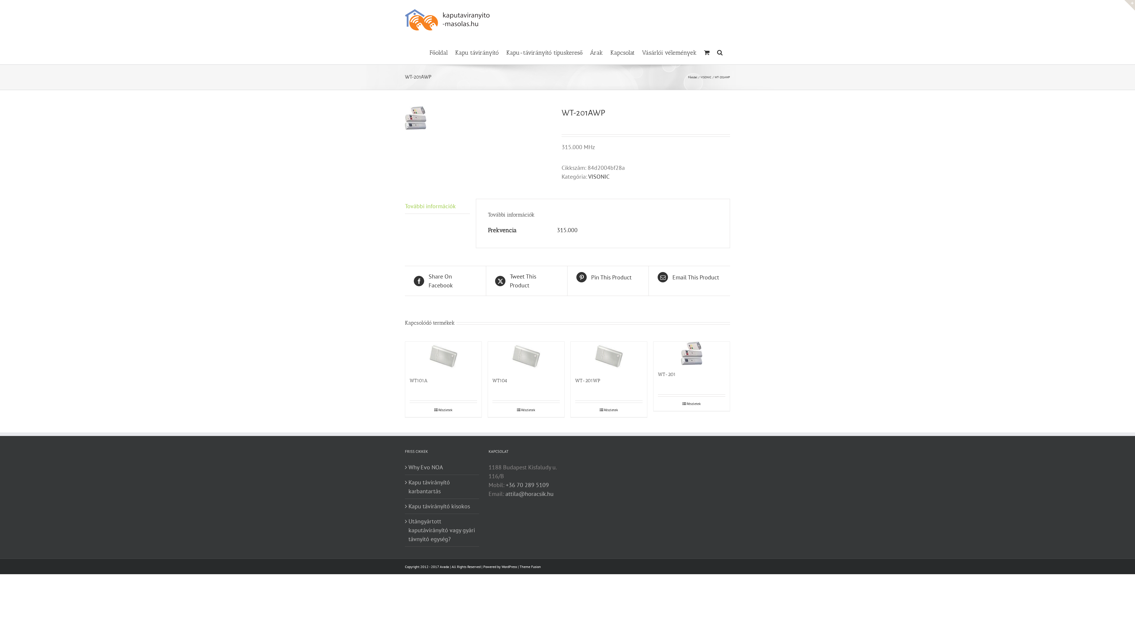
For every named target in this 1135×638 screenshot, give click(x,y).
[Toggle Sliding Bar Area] (1129, 5)
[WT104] (526, 356)
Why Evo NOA (425, 467)
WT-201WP (587, 380)
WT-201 (667, 374)
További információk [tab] (430, 206)
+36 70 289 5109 (527, 485)
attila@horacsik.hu (529, 494)
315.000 (567, 230)
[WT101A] (443, 356)
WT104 (499, 380)
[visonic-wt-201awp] (479, 118)
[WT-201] (692, 353)
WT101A (418, 380)
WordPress (509, 566)
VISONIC (598, 176)
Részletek (445, 410)
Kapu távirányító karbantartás (429, 487)
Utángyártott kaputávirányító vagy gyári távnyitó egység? (441, 530)
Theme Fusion (530, 566)
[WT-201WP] (609, 356)
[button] (720, 52)
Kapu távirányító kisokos (439, 506)
